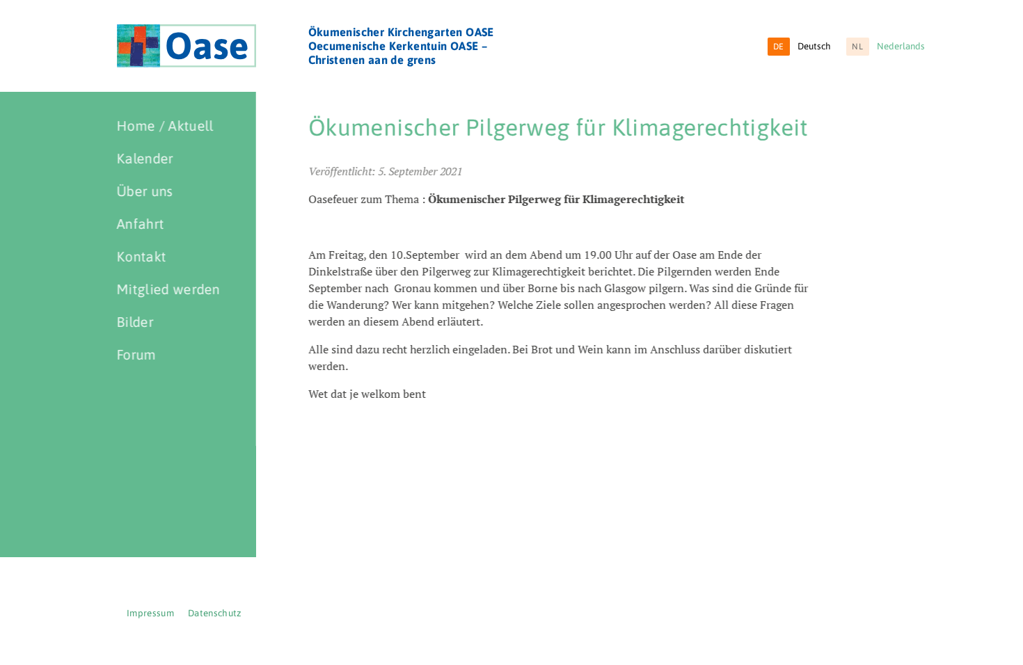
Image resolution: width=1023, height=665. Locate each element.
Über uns (145, 191)
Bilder (135, 322)
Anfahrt (140, 224)
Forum (137, 354)
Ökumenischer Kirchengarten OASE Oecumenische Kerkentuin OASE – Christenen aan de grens (401, 46)
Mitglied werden (169, 289)
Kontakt (141, 256)
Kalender (145, 158)
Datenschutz (215, 613)
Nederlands (888, 46)
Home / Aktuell (165, 126)
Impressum (150, 613)
